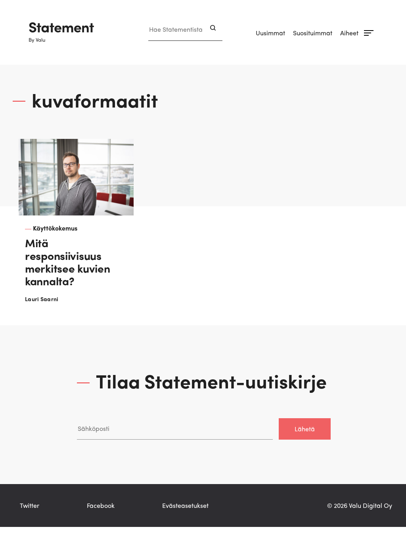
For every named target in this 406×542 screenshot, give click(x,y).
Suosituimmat (312, 32)
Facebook (101, 505)
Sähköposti (93, 410)
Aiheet (349, 32)
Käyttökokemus (55, 228)
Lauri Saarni (41, 299)
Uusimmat (270, 32)
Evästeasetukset (185, 505)
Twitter (29, 505)
